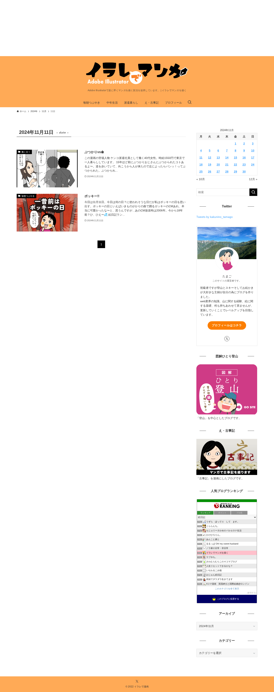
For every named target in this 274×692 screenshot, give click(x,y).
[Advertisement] (120, 28)
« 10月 (200, 179)
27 (218, 171)
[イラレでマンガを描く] (137, 73)
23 (244, 164)
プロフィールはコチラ (227, 325)
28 (226, 171)
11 (200, 157)
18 (201, 164)
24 (252, 164)
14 (226, 157)
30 (244, 171)
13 (218, 157)
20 (218, 164)
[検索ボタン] (189, 102)
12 (209, 157)
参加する (252, 593)
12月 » (253, 179)
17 (252, 157)
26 (209, 171)
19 (209, 164)
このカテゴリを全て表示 (227, 588)
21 (226, 164)
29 (235, 171)
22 (235, 164)
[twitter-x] (226, 338)
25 (201, 171)
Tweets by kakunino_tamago (214, 216)
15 (235, 157)
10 (252, 150)
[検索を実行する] (253, 192)
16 (244, 157)
